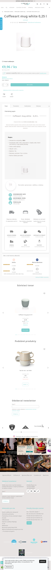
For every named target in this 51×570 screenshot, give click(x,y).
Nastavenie (9, 567)
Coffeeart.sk (16, 475)
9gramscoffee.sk (6, 475)
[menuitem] (2, 7)
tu (11, 563)
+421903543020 (31, 488)
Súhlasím (42, 561)
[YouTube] (34, 491)
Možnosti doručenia (7, 78)
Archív (29, 522)
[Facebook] (28, 491)
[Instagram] (31, 491)
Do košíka (30, 84)
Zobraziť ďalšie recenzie (42, 277)
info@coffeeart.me (31, 485)
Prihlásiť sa (15, 414)
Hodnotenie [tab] (27, 106)
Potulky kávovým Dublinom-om (34, 515)
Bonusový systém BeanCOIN (9, 527)
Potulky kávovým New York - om (34, 519)
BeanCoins (46, 475)
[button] (48, 428)
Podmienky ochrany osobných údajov (12, 516)
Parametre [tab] (16, 106)
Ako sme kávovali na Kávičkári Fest (35, 513)
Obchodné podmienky (8, 514)
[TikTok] (38, 491)
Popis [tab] (6, 106)
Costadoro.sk (37, 475)
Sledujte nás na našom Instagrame (27, 436)
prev (3, 313)
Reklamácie (5, 525)
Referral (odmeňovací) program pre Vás (12, 529)
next (48, 313)
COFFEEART (25, 20)
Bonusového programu (18, 90)
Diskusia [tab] (38, 106)
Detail (24, 384)
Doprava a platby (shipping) (9, 521)
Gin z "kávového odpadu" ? (33, 511)
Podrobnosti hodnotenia (34, 22)
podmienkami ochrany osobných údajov (12, 497)
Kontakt (4, 518)
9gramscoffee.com (27, 475)
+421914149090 (31, 486)
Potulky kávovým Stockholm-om (34, 517)
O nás (3, 523)
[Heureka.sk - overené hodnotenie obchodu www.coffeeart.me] (13, 542)
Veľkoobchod (5, 520)
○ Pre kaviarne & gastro (8, 531)
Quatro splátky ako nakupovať (10, 512)
